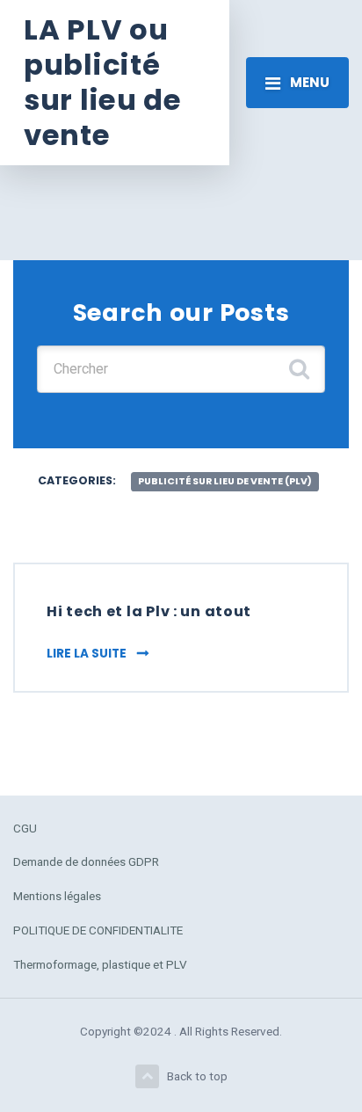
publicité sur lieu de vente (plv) (225, 481)
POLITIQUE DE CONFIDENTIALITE (98, 930)
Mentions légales (57, 896)
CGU (25, 828)
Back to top (197, 1076)
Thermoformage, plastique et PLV (100, 964)
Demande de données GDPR (86, 861)
